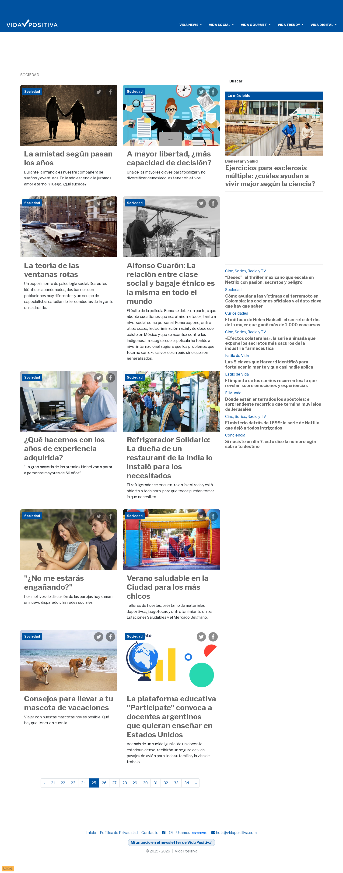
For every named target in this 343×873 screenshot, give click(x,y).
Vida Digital (322, 24)
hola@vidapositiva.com (236, 832)
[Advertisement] (171, 8)
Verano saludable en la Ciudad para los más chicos (168, 587)
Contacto (149, 832)
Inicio (91, 832)
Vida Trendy (289, 24)
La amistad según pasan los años (68, 158)
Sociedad (233, 289)
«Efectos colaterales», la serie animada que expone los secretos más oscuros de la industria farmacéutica (270, 343)
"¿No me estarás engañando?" (54, 583)
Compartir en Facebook (110, 92)
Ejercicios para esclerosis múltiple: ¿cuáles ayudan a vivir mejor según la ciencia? (270, 176)
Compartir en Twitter (98, 92)
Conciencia (235, 435)
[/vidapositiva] (163, 832)
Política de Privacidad (119, 832)
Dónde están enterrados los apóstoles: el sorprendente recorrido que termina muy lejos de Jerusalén (273, 404)
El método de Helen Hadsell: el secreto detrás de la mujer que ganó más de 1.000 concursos (272, 322)
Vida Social (219, 24)
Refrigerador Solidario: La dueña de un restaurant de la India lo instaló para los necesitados (170, 457)
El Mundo (233, 393)
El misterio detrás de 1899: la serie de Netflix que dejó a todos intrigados (272, 425)
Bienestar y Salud (241, 161)
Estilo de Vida (237, 355)
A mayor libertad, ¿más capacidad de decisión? (169, 158)
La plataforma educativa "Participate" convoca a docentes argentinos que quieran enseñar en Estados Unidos (171, 716)
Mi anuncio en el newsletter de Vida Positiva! (171, 842)
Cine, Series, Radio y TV (245, 271)
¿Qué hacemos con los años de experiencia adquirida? (64, 448)
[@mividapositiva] (170, 832)
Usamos (183, 832)
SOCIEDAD (29, 75)
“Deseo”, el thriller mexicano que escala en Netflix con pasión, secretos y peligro (269, 280)
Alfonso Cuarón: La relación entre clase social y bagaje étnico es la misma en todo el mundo (171, 283)
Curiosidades (236, 313)
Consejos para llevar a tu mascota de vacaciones (68, 703)
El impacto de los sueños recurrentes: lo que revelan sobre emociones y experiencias (271, 383)
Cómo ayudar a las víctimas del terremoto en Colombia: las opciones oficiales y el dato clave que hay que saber (273, 301)
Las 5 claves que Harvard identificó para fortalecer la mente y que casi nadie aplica (269, 364)
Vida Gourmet (254, 24)
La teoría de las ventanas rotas (51, 270)
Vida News (188, 24)
